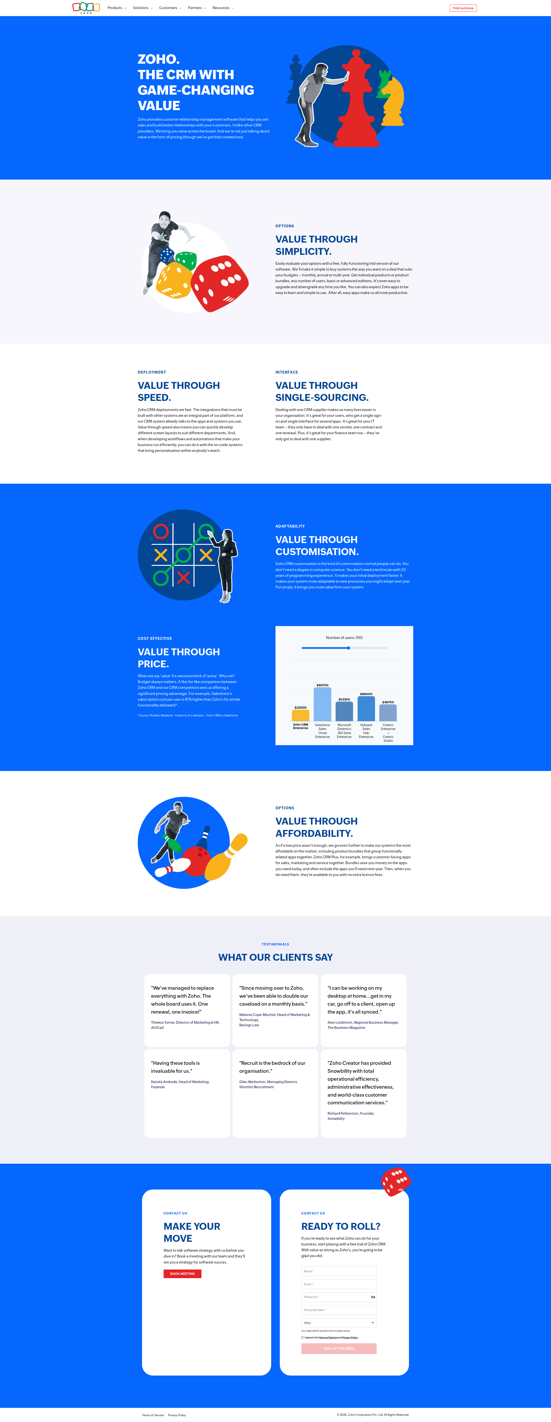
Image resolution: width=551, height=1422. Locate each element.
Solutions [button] (141, 8)
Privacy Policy (350, 1337)
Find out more (463, 8)
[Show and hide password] (373, 1297)
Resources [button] (221, 8)
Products (115, 8)
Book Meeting (182, 1274)
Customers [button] (168, 8)
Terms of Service (328, 1337)
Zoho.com (86, 8)
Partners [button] (195, 8)
